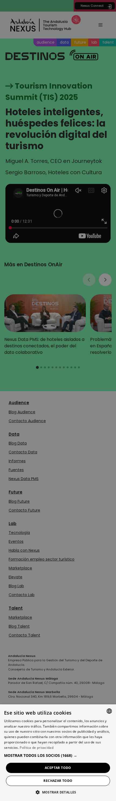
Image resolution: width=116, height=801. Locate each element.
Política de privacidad (36, 747)
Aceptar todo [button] (58, 767)
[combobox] (109, 711)
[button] (58, 755)
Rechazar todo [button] (57, 780)
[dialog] (58, 752)
